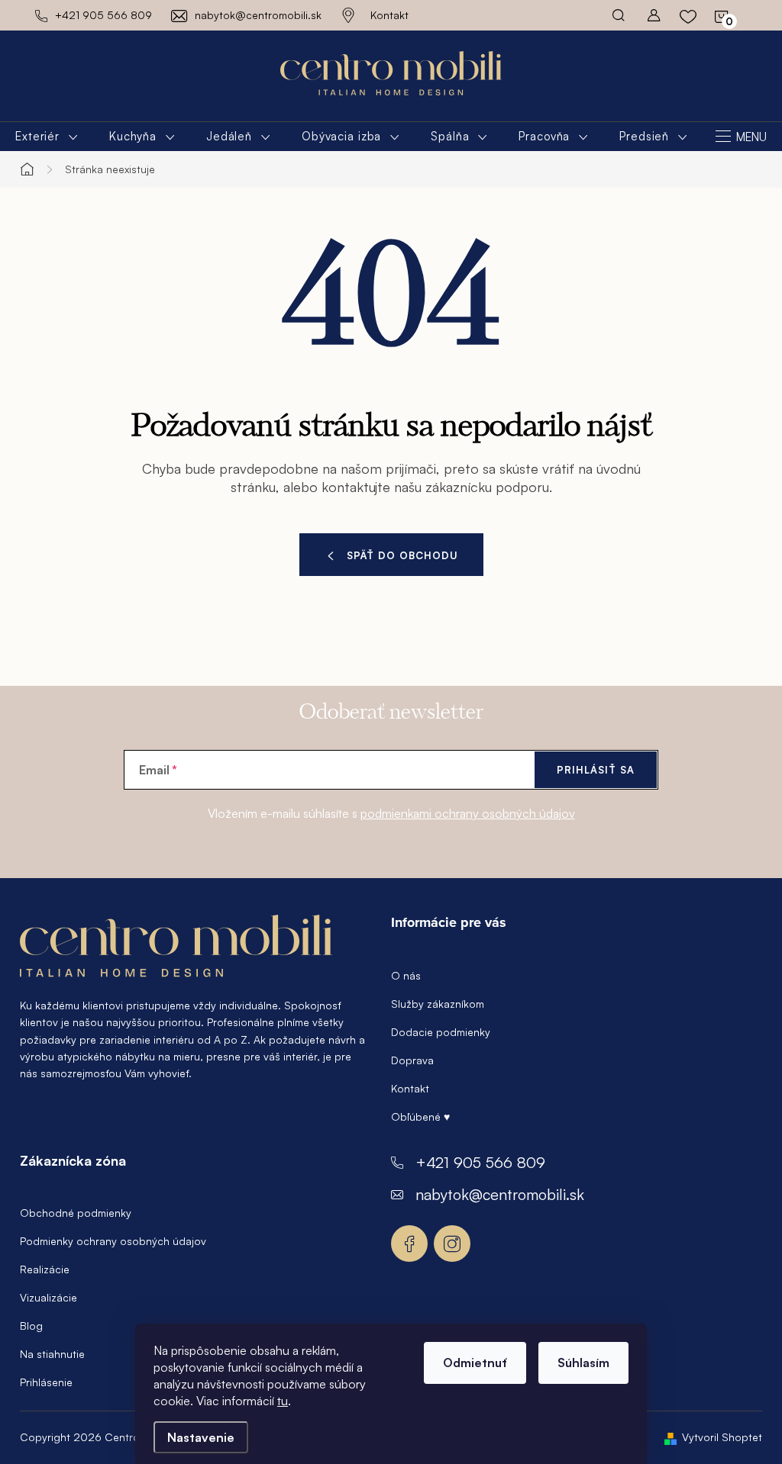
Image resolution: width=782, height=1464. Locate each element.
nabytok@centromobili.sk (499, 1194)
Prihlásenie (46, 1382)
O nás (406, 975)
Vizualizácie (48, 1297)
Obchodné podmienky (75, 1212)
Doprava (412, 1060)
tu (282, 1400)
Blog (31, 1325)
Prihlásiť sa (596, 770)
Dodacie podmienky (440, 1031)
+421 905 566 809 (480, 1162)
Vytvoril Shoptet (722, 1436)
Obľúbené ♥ (420, 1116)
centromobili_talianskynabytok (452, 1243)
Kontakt (389, 14)
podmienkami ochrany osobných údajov (467, 813)
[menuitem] (47, 136)
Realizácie (44, 1269)
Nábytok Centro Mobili (409, 1243)
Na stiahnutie (52, 1353)
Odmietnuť (475, 1362)
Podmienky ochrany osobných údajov (113, 1240)
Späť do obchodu (402, 555)
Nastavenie (200, 1437)
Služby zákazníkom (437, 1003)
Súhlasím (583, 1362)
